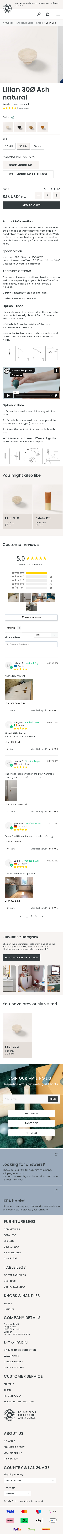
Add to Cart (31, 205)
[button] (51, 710)
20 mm (9, 146)
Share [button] (12, 710)
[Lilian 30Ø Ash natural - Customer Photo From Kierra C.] (25, 597)
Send (53, 1099)
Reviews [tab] (11, 627)
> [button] (42, 916)
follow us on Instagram (21, 957)
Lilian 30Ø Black (12, 741)
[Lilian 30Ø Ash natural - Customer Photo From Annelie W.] (31, 606)
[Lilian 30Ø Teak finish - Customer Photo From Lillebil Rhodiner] (13, 597)
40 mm (38, 146)
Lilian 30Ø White (13, 841)
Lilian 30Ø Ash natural (16, 804)
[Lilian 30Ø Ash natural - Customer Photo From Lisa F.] (49, 597)
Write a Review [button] (33, 617)
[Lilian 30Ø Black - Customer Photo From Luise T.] (37, 597)
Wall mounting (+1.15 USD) (28, 174)
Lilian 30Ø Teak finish (15, 703)
